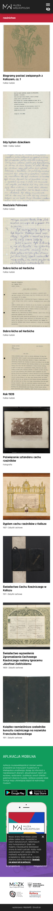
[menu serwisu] (48, 4)
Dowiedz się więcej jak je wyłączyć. (24, 861)
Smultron (37, 907)
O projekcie (13, 865)
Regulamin (40, 865)
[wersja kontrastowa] (47, 9)
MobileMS (27, 907)
